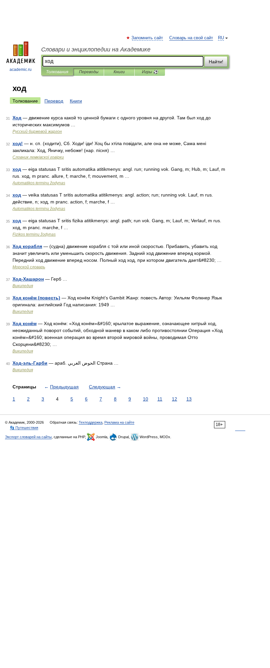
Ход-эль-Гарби (30, 363)
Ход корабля (27, 246)
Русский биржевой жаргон (37, 131)
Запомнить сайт (147, 38)
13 (189, 399)
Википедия (23, 286)
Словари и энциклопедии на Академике (95, 49)
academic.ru (21, 69)
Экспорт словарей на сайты (28, 437)
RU (221, 38)
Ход (17, 117)
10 (145, 399)
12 (174, 399)
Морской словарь (29, 267)
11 (159, 399)
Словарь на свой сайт (191, 38)
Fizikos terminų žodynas (34, 234)
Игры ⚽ (150, 72)
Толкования (57, 72)
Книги (119, 72)
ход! (18, 143)
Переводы (88, 72)
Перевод (53, 101)
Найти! (216, 61)
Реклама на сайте (119, 422)
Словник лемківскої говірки (38, 157)
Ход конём (25, 323)
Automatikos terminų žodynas (39, 183)
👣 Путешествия (24, 428)
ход (17, 169)
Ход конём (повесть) (36, 297)
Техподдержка (90, 422)
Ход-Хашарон (28, 279)
